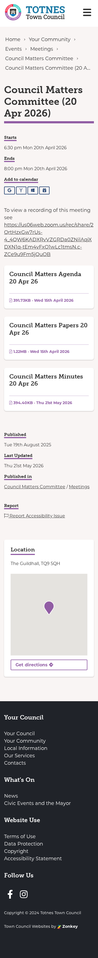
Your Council (19, 734)
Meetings (79, 486)
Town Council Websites (27, 926)
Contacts (15, 763)
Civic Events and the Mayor (37, 803)
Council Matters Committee (34, 486)
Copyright (16, 851)
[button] (49, 608)
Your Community (25, 741)
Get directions (32, 664)
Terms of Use (20, 837)
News (11, 796)
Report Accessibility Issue (36, 515)
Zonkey (69, 926)
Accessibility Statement (33, 859)
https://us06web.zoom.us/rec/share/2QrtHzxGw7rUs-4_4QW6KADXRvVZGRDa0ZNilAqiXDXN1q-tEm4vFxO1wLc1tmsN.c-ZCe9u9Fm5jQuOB (48, 239)
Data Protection (23, 844)
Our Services (19, 756)
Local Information (25, 748)
